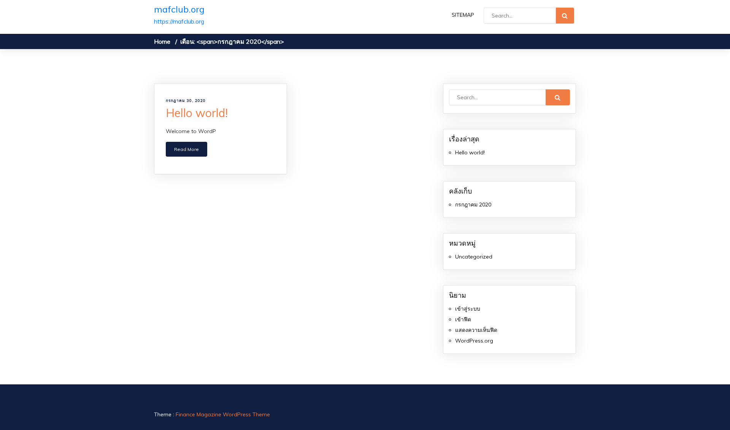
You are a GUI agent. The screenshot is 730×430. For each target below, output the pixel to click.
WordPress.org (474, 340)
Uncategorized (473, 256)
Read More (186, 149)
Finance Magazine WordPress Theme (223, 414)
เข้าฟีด (463, 319)
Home (162, 41)
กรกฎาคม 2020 (473, 204)
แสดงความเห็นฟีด (476, 330)
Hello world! (197, 113)
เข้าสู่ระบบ (467, 308)
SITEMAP (463, 14)
